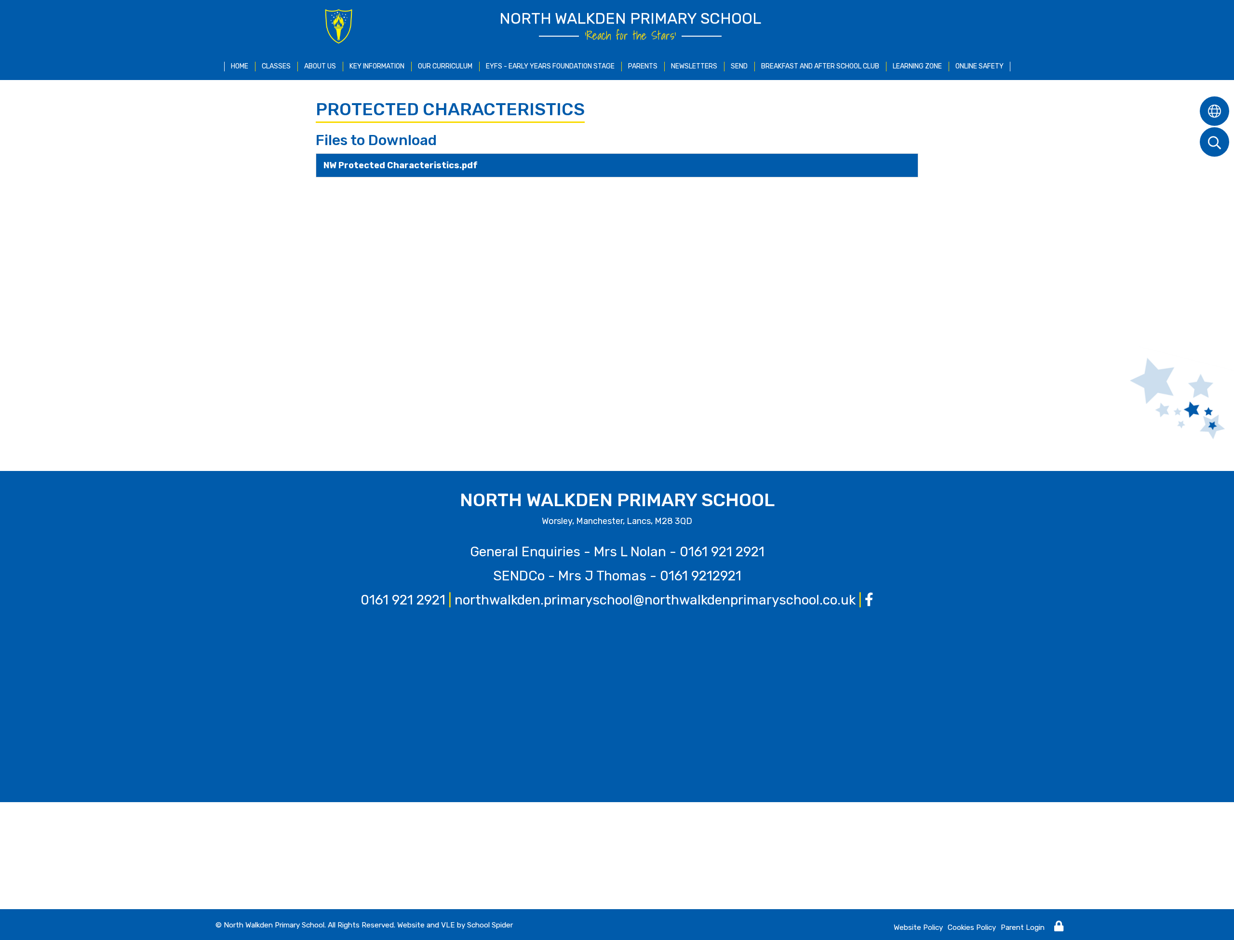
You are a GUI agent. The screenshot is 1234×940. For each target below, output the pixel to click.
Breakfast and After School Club (820, 66)
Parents (642, 66)
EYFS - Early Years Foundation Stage (550, 66)
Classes (276, 66)
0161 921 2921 (722, 552)
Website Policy (918, 927)
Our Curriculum (445, 66)
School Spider (490, 925)
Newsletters (694, 66)
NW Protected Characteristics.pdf (400, 165)
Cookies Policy (972, 927)
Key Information (376, 66)
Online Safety (979, 66)
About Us (320, 66)
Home (239, 66)
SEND (739, 66)
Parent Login (1023, 927)
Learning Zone (917, 66)
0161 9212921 (700, 576)
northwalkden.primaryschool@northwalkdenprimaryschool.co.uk (655, 600)
